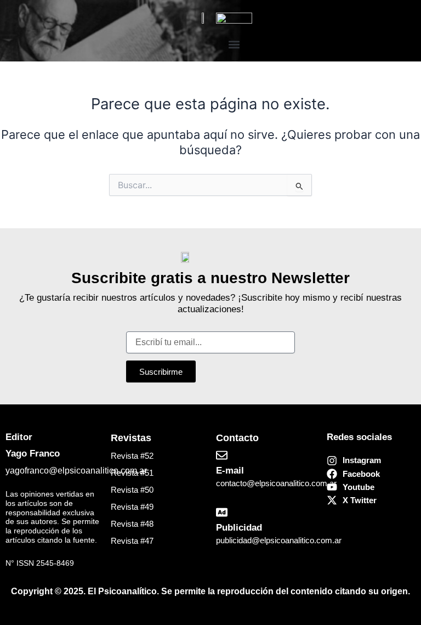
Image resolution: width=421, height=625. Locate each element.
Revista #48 (132, 524)
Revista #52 (132, 456)
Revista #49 (132, 507)
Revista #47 (132, 541)
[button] (234, 44)
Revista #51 (132, 473)
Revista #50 (132, 490)
